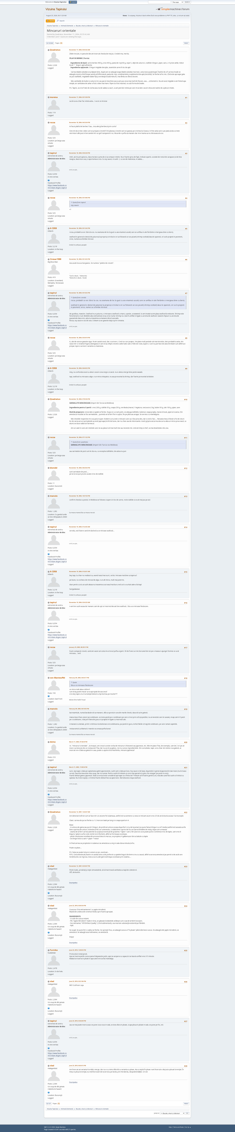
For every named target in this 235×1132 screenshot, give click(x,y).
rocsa (52, 122)
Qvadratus (55, 49)
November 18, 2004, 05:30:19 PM (79, 338)
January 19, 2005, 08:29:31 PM (78, 647)
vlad (52, 866)
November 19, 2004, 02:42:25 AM (79, 602)
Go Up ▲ (188, 1127)
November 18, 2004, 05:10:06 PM (79, 198)
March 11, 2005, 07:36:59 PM (78, 742)
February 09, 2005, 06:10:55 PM (79, 709)
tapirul (53, 153)
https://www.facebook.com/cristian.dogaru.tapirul (57, 186)
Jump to (156, 1113)
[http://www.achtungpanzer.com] (49, 696)
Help (170, 1127)
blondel (53, 467)
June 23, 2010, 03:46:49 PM (77, 1021)
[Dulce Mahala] (49, 893)
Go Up (48, 1104)
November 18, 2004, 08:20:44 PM (79, 468)
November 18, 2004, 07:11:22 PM (79, 437)
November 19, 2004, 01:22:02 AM (79, 527)
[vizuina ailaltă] (49, 180)
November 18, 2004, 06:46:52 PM (79, 368)
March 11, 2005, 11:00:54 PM (78, 767)
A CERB (53, 228)
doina (53, 742)
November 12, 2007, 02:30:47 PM (79, 866)
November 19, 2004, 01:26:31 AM (79, 571)
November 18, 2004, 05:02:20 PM (79, 153)
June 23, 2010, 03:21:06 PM (77, 981)
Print (186, 43)
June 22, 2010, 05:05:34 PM (77, 905)
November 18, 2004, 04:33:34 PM (79, 122)
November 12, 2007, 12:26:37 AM (79, 812)
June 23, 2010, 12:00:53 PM (77, 950)
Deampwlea (73, 883)
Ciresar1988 (55, 259)
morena (54, 97)
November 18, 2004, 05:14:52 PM (79, 259)
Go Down (49, 43)
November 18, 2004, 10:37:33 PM (79, 496)
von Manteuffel (57, 677)
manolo (54, 496)
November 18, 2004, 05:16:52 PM (79, 293)
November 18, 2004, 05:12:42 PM (79, 228)
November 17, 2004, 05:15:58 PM (79, 97)
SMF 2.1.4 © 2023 (49, 1127)
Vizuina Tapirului (56, 9)
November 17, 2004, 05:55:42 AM (79, 50)
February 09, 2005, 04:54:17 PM (79, 678)
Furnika (54, 950)
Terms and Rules (178, 1127)
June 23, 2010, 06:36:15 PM (77, 1065)
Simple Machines (61, 1127)
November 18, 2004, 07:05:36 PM (79, 399)
